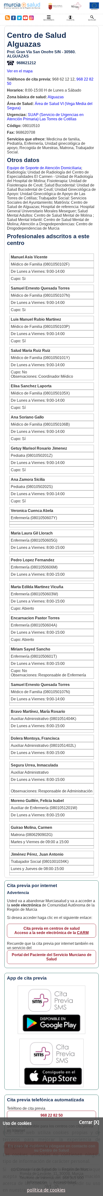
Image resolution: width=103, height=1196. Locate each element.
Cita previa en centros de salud (51, 930)
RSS (6, 17)
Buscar (92, 20)
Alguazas (56, 97)
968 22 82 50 (51, 1115)
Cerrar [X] (89, 1122)
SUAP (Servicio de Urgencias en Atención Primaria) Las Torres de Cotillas (45, 117)
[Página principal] (22, 7)
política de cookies (46, 1190)
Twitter (19, 17)
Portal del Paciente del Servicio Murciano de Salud (52, 957)
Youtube (25, 17)
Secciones (48, 20)
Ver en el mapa (20, 71)
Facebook (13, 17)
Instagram (31, 17)
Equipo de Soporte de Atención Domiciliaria (44, 168)
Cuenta (70, 20)
